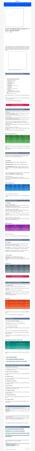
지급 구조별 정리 (9, 81)
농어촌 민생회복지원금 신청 (17, 105)
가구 (14, 3)
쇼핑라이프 (17, 1)
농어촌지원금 (12, 443)
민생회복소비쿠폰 (19, 443)
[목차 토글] (5, 77)
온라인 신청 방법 (9, 86)
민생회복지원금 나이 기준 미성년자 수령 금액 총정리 (15, 430)
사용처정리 (23, 443)
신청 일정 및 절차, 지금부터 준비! (11, 83)
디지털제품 (11, 3)
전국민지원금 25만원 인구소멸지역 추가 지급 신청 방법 (16, 361)
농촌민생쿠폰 (15, 443)
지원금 (6, 442)
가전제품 (8, 3)
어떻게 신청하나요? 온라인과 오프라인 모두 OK (12, 85)
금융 (25, 3)
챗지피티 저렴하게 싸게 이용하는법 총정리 (10, 445)
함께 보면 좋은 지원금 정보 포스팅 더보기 (11, 93)
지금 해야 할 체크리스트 (9, 90)
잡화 (20, 3)
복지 (27, 3)
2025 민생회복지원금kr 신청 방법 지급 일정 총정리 (14, 428)
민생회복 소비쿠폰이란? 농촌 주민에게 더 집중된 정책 (13, 79)
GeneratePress (14, 449)
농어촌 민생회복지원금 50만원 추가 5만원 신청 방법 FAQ (13, 91)
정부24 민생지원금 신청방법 (11, 357)
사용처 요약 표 (9, 89)
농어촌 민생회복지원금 (8, 443)
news (23, 3)
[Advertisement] (11, 38)
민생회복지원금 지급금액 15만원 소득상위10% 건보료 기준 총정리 (17, 433)
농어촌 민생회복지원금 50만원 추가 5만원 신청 (15, 359)
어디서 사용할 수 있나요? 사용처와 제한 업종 (12, 88)
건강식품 (17, 3)
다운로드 (17, 5)
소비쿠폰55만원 (26, 443)
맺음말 (7, 92)
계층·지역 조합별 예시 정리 (11, 82)
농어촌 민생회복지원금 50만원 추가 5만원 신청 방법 (13, 78)
